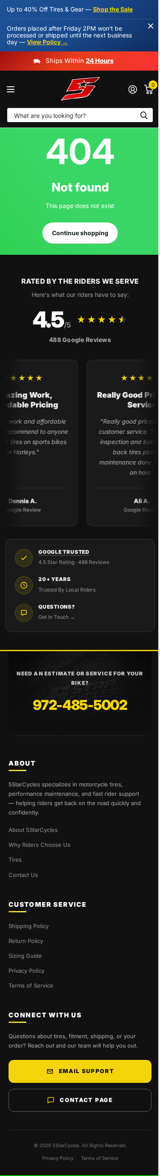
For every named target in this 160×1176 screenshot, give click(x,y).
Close (150, 25)
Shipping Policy (29, 926)
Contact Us (23, 874)
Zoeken (143, 115)
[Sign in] (132, 89)
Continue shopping (80, 232)
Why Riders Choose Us (39, 844)
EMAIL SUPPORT (86, 1071)
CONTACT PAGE (86, 1099)
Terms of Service (31, 985)
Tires (15, 859)
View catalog (12, 89)
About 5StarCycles (33, 829)
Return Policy (26, 940)
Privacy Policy (26, 970)
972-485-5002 (80, 705)
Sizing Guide (25, 955)
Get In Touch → (56, 617)
